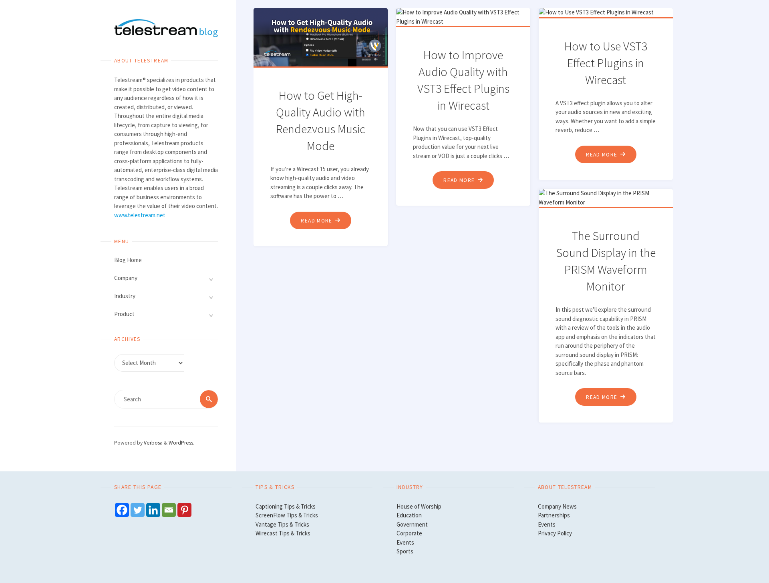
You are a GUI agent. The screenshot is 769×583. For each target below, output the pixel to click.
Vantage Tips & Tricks (282, 524)
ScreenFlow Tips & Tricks (287, 515)
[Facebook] (122, 510)
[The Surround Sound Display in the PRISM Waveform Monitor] (607, 198)
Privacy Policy (555, 533)
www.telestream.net (139, 215)
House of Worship (419, 506)
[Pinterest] (184, 510)
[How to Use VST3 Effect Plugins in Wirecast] (607, 12)
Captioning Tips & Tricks (286, 506)
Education (409, 515)
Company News (557, 506)
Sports (405, 551)
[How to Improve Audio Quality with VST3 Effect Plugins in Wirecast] (464, 17)
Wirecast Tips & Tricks (283, 533)
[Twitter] (138, 510)
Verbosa (153, 442)
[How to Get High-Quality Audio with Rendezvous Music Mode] (322, 37)
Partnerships (554, 515)
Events (405, 542)
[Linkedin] (153, 510)
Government (412, 524)
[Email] (169, 510)
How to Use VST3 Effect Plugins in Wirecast (605, 62)
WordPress (181, 442)
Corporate (409, 533)
